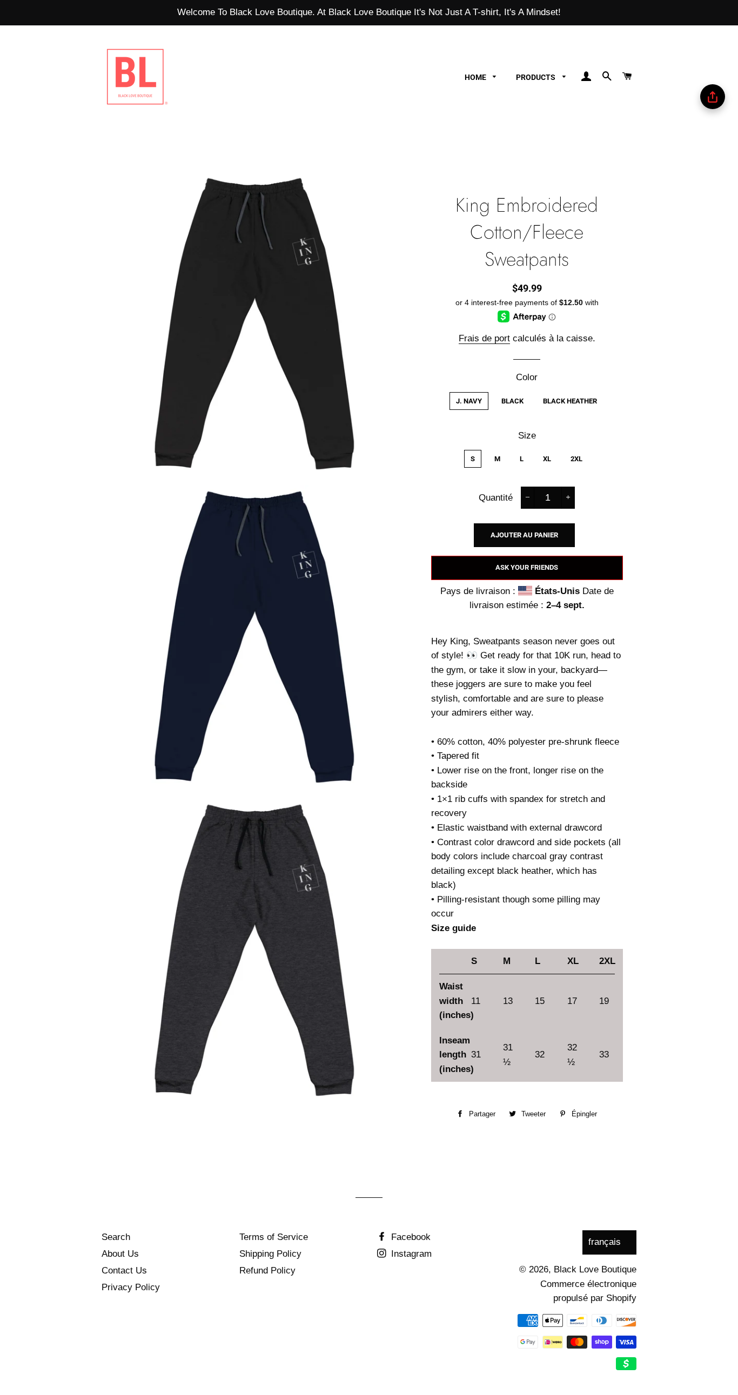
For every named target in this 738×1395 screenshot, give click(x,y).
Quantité (496, 498)
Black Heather (570, 401)
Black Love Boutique (595, 1269)
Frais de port (484, 338)
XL (547, 459)
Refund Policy (267, 1270)
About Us (120, 1254)
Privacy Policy (131, 1287)
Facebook (409, 1237)
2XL (576, 459)
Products (536, 77)
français (604, 1242)
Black (512, 401)
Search (116, 1237)
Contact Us (124, 1270)
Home (476, 77)
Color (527, 377)
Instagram (410, 1254)
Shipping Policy (270, 1254)
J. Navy (469, 401)
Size (527, 435)
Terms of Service (273, 1237)
